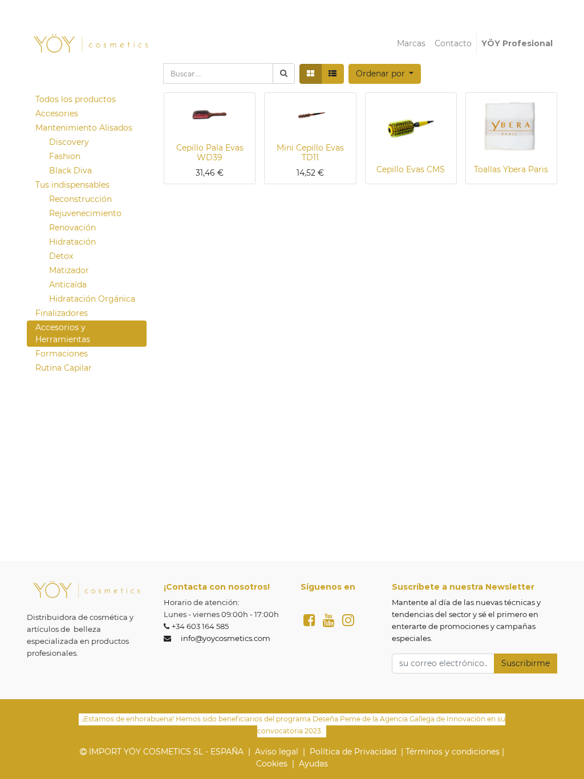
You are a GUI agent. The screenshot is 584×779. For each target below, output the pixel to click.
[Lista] (332, 74)
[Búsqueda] (284, 73)
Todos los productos (75, 99)
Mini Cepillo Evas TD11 (310, 153)
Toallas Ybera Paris (511, 169)
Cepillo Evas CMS (410, 169)
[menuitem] (411, 43)
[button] (384, 74)
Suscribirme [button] (525, 663)
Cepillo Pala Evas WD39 (210, 153)
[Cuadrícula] (310, 74)
